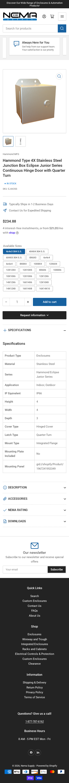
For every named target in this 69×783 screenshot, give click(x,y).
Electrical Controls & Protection (34, 654)
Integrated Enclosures (34, 644)
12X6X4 (53, 263)
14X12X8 (10, 288)
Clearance (34, 663)
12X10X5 (27, 270)
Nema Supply (28, 765)
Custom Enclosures (34, 601)
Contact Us (34, 606)
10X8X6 (57, 270)
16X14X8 (27, 288)
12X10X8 (44, 282)
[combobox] (34, 28)
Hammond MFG (11, 154)
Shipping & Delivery (34, 682)
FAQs (34, 610)
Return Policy (34, 687)
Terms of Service (34, 697)
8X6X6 (42, 270)
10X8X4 (38, 263)
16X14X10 (44, 288)
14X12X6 (10, 282)
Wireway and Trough (34, 639)
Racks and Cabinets (34, 649)
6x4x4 (46, 257)
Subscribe (57, 569)
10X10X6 (10, 276)
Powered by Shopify (46, 765)
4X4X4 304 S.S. (37, 251)
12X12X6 (44, 276)
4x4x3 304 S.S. (14, 251)
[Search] (62, 28)
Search (34, 596)
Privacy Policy (34, 692)
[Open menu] (62, 16)
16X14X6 (27, 282)
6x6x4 (9, 263)
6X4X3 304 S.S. (14, 257)
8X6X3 (32, 257)
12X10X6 (27, 276)
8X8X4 (23, 263)
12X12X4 (10, 270)
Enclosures (34, 634)
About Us (34, 615)
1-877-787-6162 (34, 721)
